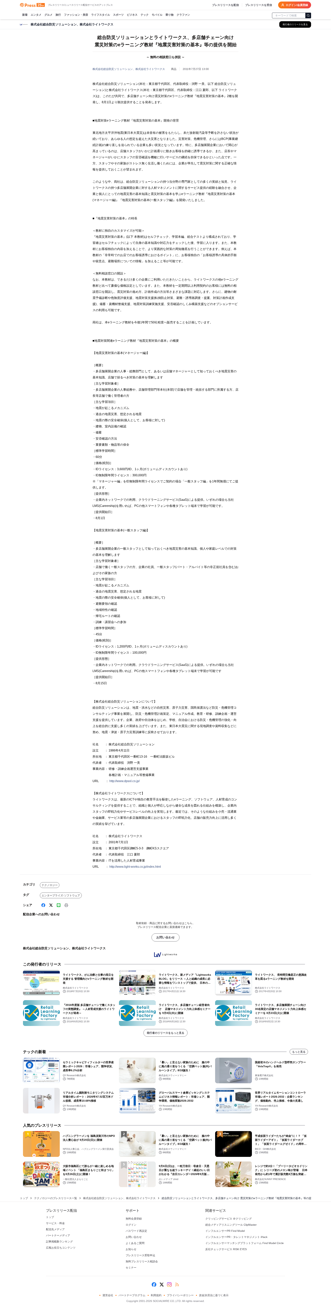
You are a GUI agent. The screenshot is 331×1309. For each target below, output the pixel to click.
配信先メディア (55, 1229)
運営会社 (107, 1295)
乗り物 (170, 14)
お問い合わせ (165, 937)
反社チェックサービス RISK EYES (226, 1249)
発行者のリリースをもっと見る (165, 1032)
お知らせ (131, 1249)
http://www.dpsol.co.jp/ (124, 781)
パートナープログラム (132, 1295)
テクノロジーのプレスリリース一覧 (55, 1198)
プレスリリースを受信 (258, 4)
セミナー (131, 1267)
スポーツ (118, 14)
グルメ (48, 14)
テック (145, 14)
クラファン (183, 14)
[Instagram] (169, 1284)
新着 (25, 14)
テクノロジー (50, 885)
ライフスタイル (100, 14)
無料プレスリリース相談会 (142, 1261)
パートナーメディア (58, 1235)
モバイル (157, 14)
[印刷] (66, 905)
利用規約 (156, 1295)
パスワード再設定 (136, 1230)
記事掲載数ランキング (59, 1241)
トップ (24, 1198)
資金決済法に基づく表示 (214, 1295)
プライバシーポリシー (180, 1295)
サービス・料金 (55, 1223)
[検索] (308, 15)
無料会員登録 (134, 1218)
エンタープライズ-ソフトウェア (61, 895)
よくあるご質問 (135, 1243)
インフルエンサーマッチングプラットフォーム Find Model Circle (244, 1243)
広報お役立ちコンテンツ (60, 1247)
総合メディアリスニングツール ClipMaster (231, 1224)
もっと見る (299, 1051)
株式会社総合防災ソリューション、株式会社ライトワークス (129, 69)
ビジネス (132, 14)
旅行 (58, 14)
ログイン (131, 1224)
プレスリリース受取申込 (140, 1255)
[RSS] (177, 1284)
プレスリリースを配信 (225, 4)
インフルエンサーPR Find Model (225, 1230)
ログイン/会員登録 (297, 4)
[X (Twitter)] (51, 905)
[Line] (59, 905)
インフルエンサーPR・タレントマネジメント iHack (236, 1236)
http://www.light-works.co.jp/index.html (135, 866)
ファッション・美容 (76, 14)
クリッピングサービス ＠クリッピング (228, 1218)
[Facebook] (43, 905)
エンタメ (36, 14)
